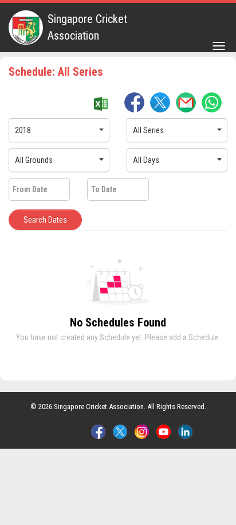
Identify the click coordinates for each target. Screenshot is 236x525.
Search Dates (45, 219)
